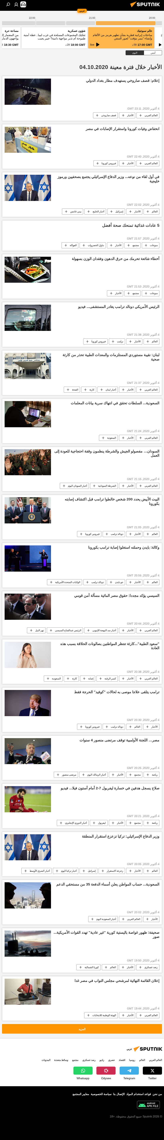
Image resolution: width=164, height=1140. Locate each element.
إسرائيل (119, 211)
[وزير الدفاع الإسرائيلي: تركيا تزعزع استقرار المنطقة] (28, 847)
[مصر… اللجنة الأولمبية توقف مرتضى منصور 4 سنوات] (28, 751)
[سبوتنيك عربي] (146, 7)
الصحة (75, 389)
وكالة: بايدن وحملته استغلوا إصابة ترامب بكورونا (123, 547)
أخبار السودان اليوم (77, 485)
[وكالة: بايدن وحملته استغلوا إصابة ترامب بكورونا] (28, 558)
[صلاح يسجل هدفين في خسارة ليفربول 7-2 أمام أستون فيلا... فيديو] (28, 799)
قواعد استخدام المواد (138, 1094)
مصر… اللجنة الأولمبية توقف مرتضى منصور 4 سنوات (119, 740)
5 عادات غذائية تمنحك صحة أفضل (130, 225)
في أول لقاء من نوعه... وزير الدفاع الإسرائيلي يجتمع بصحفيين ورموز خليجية (108, 179)
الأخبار (130, 115)
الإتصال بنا (119, 1094)
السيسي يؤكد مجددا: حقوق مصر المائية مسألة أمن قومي (116, 596)
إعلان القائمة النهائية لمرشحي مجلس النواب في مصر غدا (117, 981)
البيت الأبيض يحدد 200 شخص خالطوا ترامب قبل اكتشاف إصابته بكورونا (112, 501)
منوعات (154, 245)
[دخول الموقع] (16, 4)
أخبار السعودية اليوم (106, 919)
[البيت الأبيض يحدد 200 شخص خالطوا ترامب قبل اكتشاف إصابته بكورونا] (28, 510)
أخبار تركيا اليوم (69, 870)
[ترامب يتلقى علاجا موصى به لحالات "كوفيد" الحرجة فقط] (28, 703)
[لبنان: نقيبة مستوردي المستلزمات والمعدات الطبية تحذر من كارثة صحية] (28, 366)
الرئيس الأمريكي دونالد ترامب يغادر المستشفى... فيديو (118, 307)
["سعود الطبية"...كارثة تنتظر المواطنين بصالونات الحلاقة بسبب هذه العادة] (28, 655)
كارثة (91, 389)
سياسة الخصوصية (101, 1094)
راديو (102, 1060)
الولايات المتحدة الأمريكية (67, 582)
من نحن (157, 1094)
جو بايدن (119, 582)
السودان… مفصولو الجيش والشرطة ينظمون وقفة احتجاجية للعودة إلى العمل (106, 453)
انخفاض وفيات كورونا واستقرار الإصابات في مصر (122, 129)
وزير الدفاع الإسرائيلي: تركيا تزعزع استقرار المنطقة (120, 836)
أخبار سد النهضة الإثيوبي (104, 630)
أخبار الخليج (98, 211)
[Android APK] (148, 1105)
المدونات (46, 1060)
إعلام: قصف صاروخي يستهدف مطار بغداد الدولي (122, 81)
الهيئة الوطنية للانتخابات (104, 1015)
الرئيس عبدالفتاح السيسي (68, 630)
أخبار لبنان (111, 389)
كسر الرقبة (110, 678)
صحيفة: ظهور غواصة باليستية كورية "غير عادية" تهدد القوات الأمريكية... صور (106, 934)
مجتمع (136, 245)
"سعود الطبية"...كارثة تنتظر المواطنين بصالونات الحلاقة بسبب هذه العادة (109, 646)
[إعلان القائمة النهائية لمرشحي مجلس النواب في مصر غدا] (28, 992)
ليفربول (102, 823)
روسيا (132, 1060)
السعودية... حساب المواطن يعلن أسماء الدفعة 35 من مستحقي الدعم (107, 884)
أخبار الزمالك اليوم (96, 774)
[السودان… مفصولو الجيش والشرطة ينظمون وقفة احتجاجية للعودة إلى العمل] (28, 462)
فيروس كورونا (109, 163)
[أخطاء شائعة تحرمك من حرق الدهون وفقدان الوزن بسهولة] (28, 270)
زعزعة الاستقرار (115, 870)
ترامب (120, 341)
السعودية (111, 437)
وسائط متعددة (61, 1060)
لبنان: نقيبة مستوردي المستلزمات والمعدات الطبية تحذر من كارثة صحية (111, 357)
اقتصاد (122, 1060)
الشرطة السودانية (107, 485)
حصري (111, 1060)
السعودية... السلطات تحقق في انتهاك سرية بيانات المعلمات (115, 403)
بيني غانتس (75, 211)
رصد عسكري (151, 967)
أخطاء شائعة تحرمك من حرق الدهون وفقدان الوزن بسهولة (115, 259)
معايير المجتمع (81, 1094)
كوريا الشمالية (92, 967)
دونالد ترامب (117, 534)
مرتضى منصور (69, 774)
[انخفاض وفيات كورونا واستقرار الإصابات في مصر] (28, 140)
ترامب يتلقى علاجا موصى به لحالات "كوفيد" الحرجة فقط (116, 692)
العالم (155, 211)
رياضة (155, 774)
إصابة (90, 678)
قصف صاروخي (108, 115)
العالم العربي (151, 115)
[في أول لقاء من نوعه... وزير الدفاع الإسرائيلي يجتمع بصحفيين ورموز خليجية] (28, 188)
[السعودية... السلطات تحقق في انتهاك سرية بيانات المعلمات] (28, 414)
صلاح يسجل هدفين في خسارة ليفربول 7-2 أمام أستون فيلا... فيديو (110, 788)
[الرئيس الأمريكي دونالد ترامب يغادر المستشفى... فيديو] (28, 318)
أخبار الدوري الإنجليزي (76, 823)
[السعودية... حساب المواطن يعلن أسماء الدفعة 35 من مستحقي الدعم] (28, 895)
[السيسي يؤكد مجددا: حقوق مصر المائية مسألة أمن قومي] (28, 607)
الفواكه (73, 245)
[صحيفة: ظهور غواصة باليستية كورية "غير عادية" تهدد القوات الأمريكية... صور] (28, 943)
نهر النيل (39, 630)
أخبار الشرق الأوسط (40, 870)
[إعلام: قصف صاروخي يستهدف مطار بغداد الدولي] (28, 92)
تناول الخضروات (96, 245)
